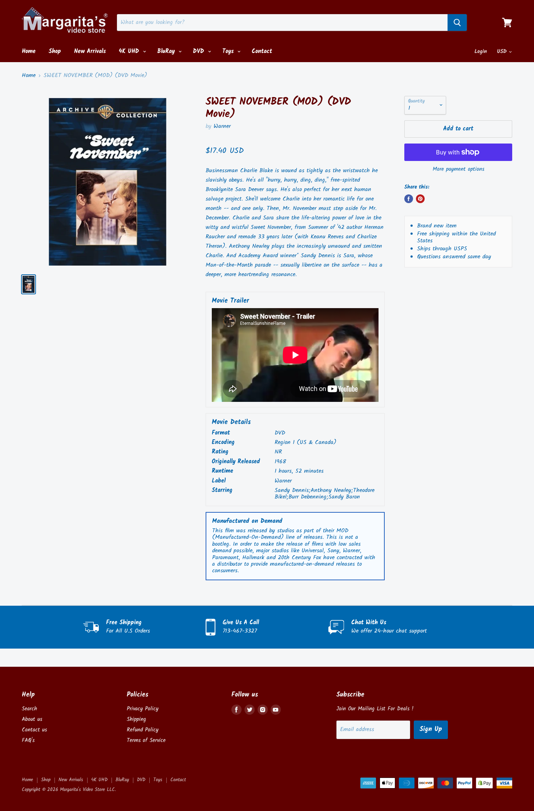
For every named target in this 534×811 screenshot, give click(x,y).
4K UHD (130, 51)
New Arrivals (90, 51)
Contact (262, 51)
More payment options (458, 169)
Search (29, 709)
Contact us (34, 730)
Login (480, 51)
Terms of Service (146, 740)
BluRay (167, 51)
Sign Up (431, 729)
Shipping (136, 719)
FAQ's (28, 740)
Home (29, 51)
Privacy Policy (142, 709)
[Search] (457, 22)
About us (32, 719)
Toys (229, 51)
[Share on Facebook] (408, 198)
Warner (222, 126)
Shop (55, 51)
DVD (199, 51)
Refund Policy (142, 730)
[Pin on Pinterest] (420, 198)
